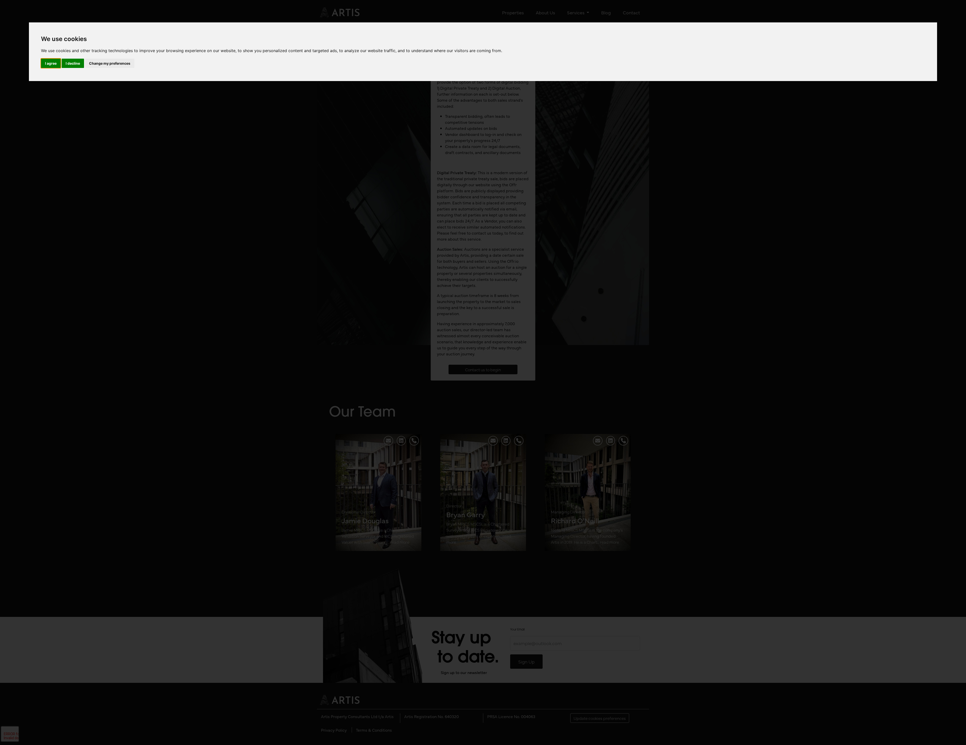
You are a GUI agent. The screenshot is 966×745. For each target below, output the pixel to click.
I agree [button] (51, 63)
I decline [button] (73, 63)
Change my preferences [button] (109, 63)
